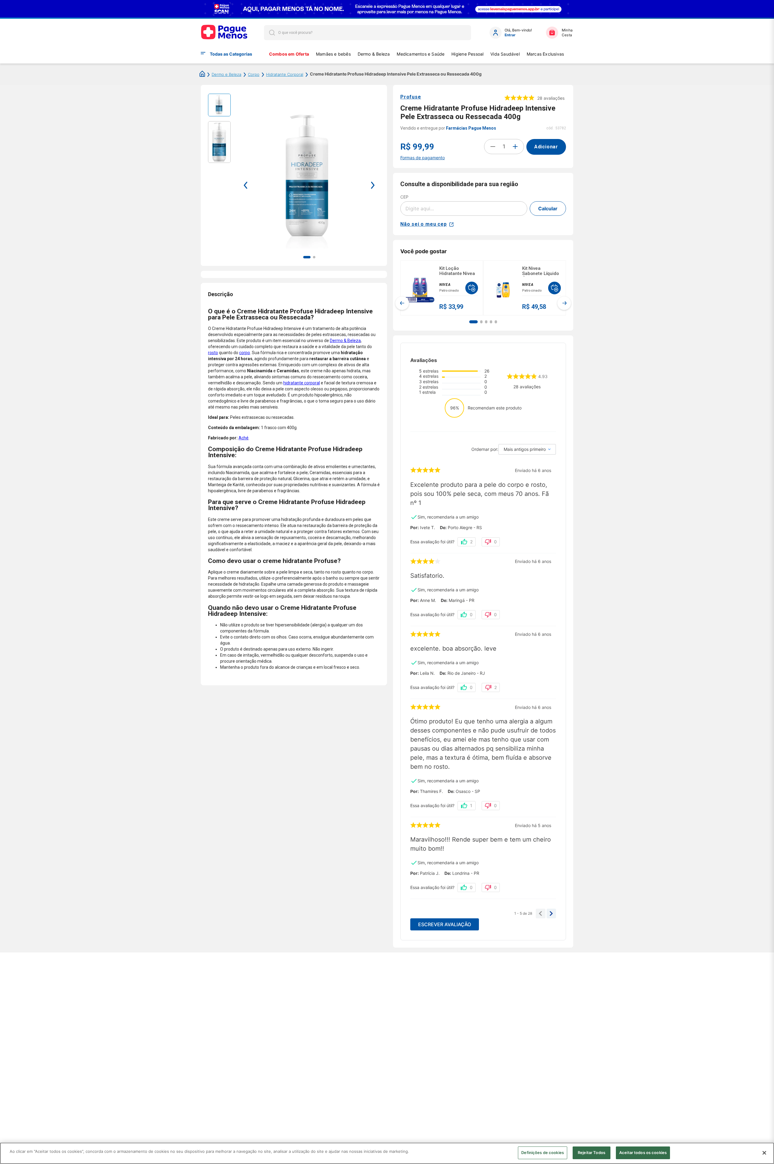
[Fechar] (764, 1152)
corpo (244, 352)
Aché (244, 437)
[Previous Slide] (402, 303)
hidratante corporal (301, 382)
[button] (473, 321)
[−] (492, 146)
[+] (515, 146)
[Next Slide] (564, 303)
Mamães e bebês (333, 54)
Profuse (410, 97)
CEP (404, 196)
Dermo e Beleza (226, 74)
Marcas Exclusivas (545, 54)
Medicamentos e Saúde (420, 54)
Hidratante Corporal (284, 74)
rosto (213, 352)
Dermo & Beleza (374, 54)
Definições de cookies (542, 1152)
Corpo (253, 74)
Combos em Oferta (289, 54)
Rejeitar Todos (591, 1152)
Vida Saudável (505, 54)
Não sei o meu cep (423, 224)
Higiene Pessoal (467, 54)
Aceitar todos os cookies (643, 1152)
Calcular (548, 208)
